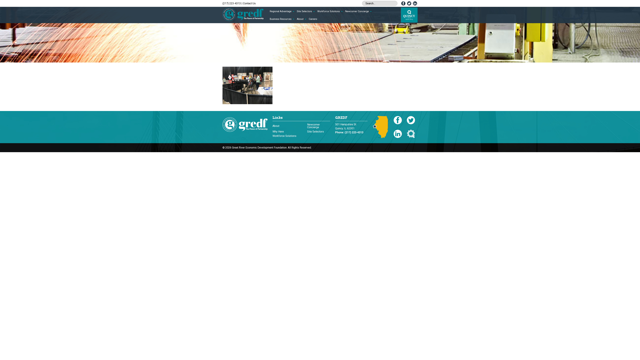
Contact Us (249, 3)
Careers (313, 19)
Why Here (278, 131)
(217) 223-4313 (231, 3)
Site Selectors (304, 11)
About (300, 19)
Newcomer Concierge (357, 11)
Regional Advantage (281, 11)
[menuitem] (282, 11)
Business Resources (281, 19)
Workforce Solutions (328, 11)
